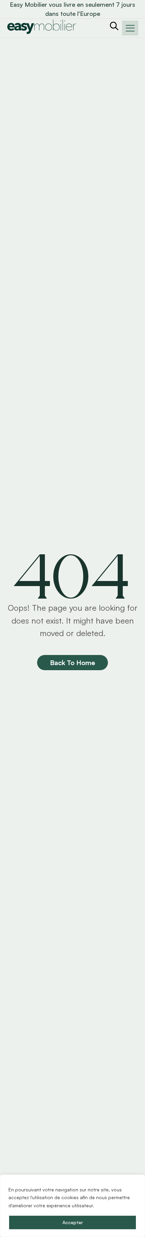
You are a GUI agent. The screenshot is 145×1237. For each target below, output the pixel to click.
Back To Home (72, 662)
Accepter (72, 1222)
